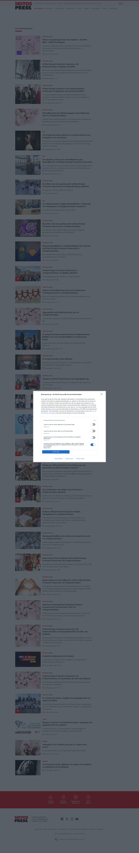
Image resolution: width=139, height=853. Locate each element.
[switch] (92, 424)
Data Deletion (59, 458)
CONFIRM (55, 452)
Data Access (69, 458)
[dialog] (69, 426)
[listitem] (69, 420)
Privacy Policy (80, 458)
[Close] (102, 394)
